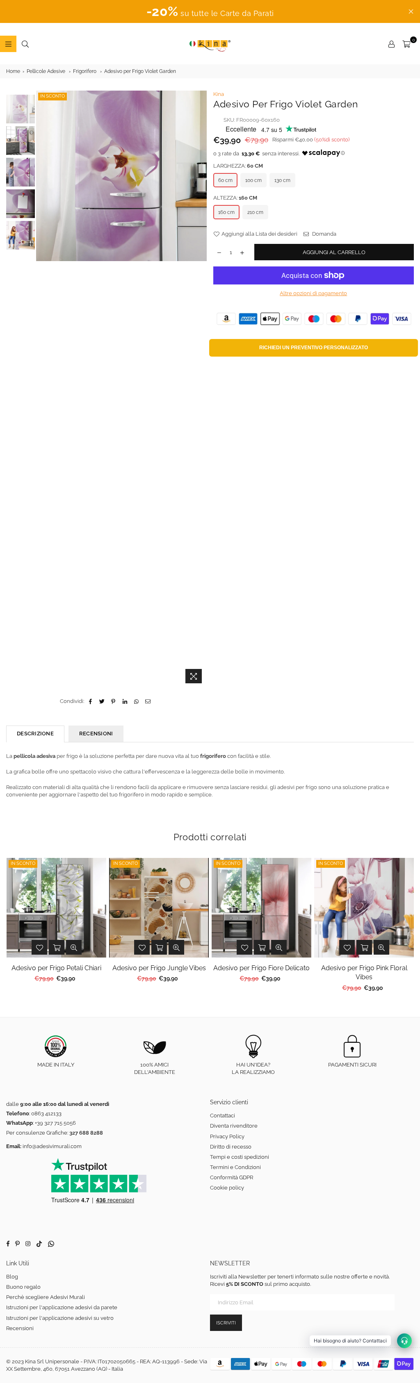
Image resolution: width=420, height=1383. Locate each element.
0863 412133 (46, 1113)
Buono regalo (23, 1287)
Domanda (323, 234)
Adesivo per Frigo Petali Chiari (56, 968)
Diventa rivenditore (234, 1126)
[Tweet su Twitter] (102, 701)
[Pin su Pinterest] (113, 701)
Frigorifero (84, 71)
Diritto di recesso (230, 1147)
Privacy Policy (227, 1136)
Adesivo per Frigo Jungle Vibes (159, 968)
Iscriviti (226, 1323)
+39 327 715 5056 (55, 1123)
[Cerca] (25, 44)
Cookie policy (227, 1188)
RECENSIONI (96, 733)
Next (200, 389)
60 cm (225, 180)
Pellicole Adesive (46, 71)
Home (13, 71)
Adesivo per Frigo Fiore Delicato (261, 968)
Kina (218, 94)
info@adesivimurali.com (52, 1146)
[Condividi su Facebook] (90, 701)
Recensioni (20, 1328)
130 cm (282, 180)
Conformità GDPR (231, 1177)
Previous (43, 389)
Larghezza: (238, 166)
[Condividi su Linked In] (125, 701)
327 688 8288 (86, 1133)
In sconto (52, 96)
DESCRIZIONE (35, 733)
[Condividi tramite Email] (148, 701)
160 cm (226, 212)
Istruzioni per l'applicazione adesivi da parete (61, 1307)
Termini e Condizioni (235, 1167)
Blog (12, 1277)
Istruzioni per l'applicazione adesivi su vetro (60, 1318)
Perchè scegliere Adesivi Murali (45, 1297)
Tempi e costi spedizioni (239, 1157)
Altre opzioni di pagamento (313, 293)
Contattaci (222, 1115)
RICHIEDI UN (313, 347)
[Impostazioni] (391, 44)
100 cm (253, 180)
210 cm (255, 212)
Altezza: (235, 198)
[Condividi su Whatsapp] (136, 701)
